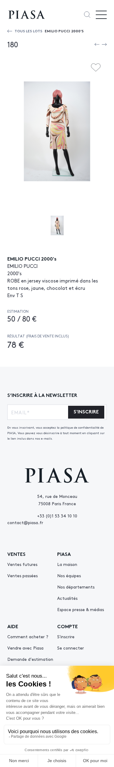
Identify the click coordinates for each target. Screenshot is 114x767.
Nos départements (76, 587)
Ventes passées (22, 575)
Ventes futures (22, 564)
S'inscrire (65, 636)
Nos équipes (69, 575)
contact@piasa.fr (25, 522)
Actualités (67, 598)
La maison (67, 564)
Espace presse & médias (80, 609)
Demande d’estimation (30, 659)
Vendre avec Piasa (25, 648)
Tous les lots (28, 30)
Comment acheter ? (27, 636)
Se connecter (70, 648)
